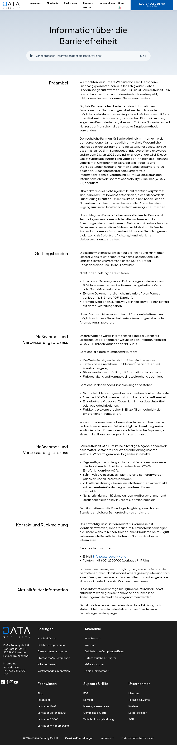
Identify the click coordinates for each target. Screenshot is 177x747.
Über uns (133, 693)
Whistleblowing (47, 664)
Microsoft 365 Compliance (54, 657)
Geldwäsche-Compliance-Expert (105, 651)
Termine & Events (139, 699)
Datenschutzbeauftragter (100, 657)
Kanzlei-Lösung (47, 638)
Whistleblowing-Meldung (98, 719)
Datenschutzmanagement (53, 651)
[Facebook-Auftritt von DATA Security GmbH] (7, 682)
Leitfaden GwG (47, 706)
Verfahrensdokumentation (54, 670)
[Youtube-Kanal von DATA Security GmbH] (16, 682)
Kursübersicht (93, 638)
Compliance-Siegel (95, 712)
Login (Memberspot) (97, 670)
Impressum (107, 738)
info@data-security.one (109, 556)
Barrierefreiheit (137, 712)
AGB (131, 719)
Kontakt (88, 699)
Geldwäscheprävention (52, 645)
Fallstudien (44, 699)
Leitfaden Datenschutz (52, 712)
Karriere (133, 706)
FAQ (86, 693)
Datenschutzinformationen (138, 738)
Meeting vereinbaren (96, 706)
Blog (40, 693)
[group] (88, 56)
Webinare (90, 645)
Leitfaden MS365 (48, 719)
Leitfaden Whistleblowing (53, 725)
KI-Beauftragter (94, 664)
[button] (31, 55)
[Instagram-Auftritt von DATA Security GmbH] (11, 682)
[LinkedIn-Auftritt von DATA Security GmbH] (3, 682)
